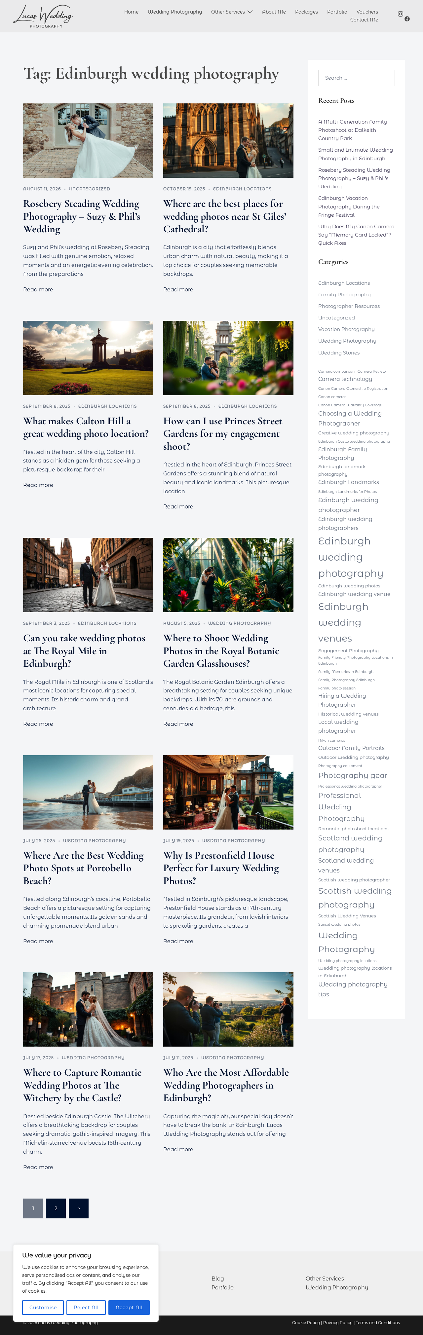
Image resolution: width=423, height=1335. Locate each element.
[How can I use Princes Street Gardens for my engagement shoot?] (228, 358)
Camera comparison (336, 371)
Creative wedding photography (353, 432)
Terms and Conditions (378, 1322)
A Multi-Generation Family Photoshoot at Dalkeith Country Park (352, 130)
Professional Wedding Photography (341, 807)
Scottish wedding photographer (354, 879)
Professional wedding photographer (350, 786)
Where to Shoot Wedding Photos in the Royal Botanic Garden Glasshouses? (221, 650)
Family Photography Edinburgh (346, 680)
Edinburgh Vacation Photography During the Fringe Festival (349, 206)
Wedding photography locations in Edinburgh (355, 971)
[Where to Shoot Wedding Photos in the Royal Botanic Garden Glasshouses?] (228, 575)
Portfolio (337, 12)
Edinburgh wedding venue (354, 594)
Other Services (228, 12)
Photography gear (353, 775)
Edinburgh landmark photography (341, 470)
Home (131, 12)
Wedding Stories (339, 353)
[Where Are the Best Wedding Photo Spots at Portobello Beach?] (88, 792)
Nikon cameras (331, 740)
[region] (86, 1283)
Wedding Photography (175, 12)
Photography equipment (340, 766)
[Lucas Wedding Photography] (43, 16)
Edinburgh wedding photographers (345, 523)
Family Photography (344, 294)
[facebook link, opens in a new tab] (407, 18)
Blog (218, 1279)
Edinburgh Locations (242, 188)
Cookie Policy (306, 1322)
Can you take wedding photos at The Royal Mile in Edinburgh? (84, 650)
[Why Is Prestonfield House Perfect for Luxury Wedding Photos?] (228, 792)
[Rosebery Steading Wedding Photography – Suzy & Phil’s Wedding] (88, 140)
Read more (38, 289)
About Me (274, 12)
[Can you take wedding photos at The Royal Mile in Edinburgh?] (88, 575)
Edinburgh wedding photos (349, 585)
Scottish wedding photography (355, 897)
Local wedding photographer (338, 726)
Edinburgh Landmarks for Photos (347, 492)
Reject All (86, 1308)
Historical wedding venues (348, 714)
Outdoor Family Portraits (351, 748)
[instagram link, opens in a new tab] (400, 13)
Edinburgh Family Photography (342, 454)
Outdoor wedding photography (353, 757)
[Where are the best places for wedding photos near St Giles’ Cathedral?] (228, 140)
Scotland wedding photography (350, 844)
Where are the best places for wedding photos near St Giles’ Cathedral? (224, 216)
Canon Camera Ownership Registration (353, 389)
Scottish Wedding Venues (347, 915)
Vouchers (367, 12)
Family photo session (337, 688)
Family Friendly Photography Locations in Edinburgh (355, 660)
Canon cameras (332, 397)
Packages (306, 12)
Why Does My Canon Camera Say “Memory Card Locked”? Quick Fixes (356, 234)
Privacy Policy (338, 1322)
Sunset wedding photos (339, 924)
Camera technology (345, 379)
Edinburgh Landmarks (348, 482)
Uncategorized (89, 188)
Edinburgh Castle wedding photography (354, 441)
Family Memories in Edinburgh (345, 672)
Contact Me (364, 20)
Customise (43, 1308)
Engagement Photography (348, 650)
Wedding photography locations (347, 961)
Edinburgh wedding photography (351, 557)
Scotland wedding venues (346, 865)
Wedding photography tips (353, 989)
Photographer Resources (349, 306)
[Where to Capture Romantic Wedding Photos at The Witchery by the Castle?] (88, 1009)
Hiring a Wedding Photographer (342, 700)
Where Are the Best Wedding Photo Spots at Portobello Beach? (83, 868)
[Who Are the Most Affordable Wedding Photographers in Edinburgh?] (228, 1009)
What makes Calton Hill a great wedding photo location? (86, 427)
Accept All (129, 1308)
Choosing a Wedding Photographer (350, 418)
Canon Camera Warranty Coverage (350, 405)
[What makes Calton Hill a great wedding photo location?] (88, 358)
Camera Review (372, 371)
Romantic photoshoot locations (353, 828)
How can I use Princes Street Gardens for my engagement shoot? (223, 433)
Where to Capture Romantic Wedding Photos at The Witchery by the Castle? (82, 1085)
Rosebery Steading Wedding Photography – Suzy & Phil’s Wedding (81, 216)
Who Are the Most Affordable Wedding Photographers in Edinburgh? (226, 1085)
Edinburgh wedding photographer (348, 505)
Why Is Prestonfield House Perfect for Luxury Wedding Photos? (221, 868)
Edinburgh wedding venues (343, 622)
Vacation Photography (346, 329)
